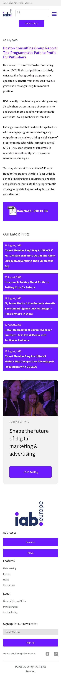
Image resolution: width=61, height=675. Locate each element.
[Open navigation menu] (54, 14)
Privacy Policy (10, 606)
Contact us (9, 585)
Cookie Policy (10, 612)
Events (6, 573)
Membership (10, 568)
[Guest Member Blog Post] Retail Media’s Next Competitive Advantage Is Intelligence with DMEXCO (29, 361)
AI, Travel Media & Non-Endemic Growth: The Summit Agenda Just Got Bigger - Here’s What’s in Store (30, 309)
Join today (30, 472)
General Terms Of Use (14, 601)
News (6, 579)
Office (31, 553)
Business (30, 542)
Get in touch (31, 23)
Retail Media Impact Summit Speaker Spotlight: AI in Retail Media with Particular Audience (28, 335)
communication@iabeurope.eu (19, 653)
